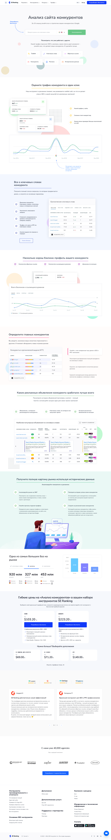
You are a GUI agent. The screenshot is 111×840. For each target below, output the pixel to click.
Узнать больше (26, 240)
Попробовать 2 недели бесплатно (55, 773)
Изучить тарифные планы (54, 665)
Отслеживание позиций (15, 798)
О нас (75, 796)
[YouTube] (98, 836)
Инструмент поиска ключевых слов (18, 809)
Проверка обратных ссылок (16, 804)
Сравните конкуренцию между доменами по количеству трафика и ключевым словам (83, 376)
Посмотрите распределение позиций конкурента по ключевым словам (84, 360)
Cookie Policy (77, 811)
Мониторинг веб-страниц (16, 820)
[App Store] (79, 825)
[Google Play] (90, 825)
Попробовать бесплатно (96, 2)
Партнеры (44, 816)
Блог (75, 794)
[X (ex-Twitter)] (94, 836)
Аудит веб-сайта (13, 800)
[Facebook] (91, 836)
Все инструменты (14, 811)
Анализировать (77, 32)
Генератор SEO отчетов (15, 822)
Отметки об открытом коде (81, 816)
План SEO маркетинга (48, 805)
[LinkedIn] (101, 836)
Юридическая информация (81, 814)
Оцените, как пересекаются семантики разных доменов (84, 368)
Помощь (44, 814)
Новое (76, 798)
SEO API (44, 803)
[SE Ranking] (13, 2)
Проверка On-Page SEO (15, 802)
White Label (45, 794)
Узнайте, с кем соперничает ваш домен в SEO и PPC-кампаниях (84, 351)
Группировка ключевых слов (16, 807)
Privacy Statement (79, 809)
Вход (83, 2)
